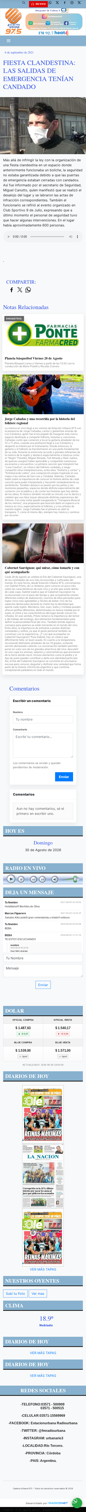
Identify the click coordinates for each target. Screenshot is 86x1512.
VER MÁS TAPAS (43, 1269)
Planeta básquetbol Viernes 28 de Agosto (33, 358)
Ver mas (38, 1293)
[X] (58, 4)
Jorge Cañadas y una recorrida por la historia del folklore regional (40, 421)
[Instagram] (73, 4)
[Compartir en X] (20, 290)
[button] (25, 4)
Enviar (64, 777)
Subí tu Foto (15, 1293)
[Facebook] (66, 4)
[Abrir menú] (8, 40)
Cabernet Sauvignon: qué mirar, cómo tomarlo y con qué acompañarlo (42, 570)
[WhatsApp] (51, 4)
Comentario (20, 729)
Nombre (18, 712)
